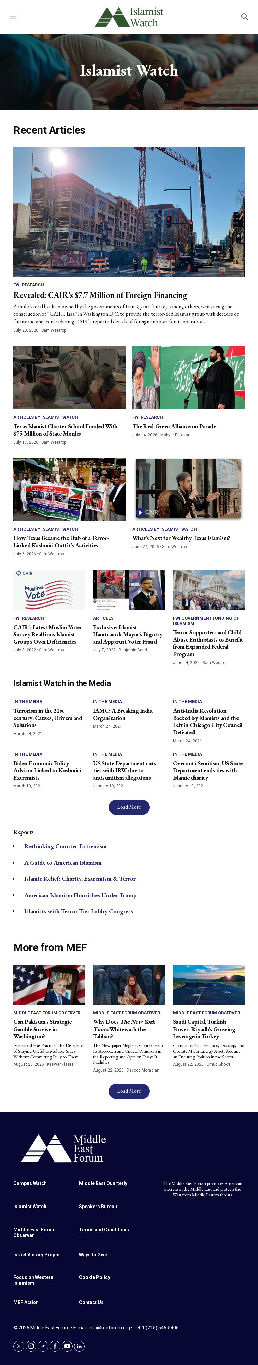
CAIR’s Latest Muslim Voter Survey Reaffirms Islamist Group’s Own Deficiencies (47, 634)
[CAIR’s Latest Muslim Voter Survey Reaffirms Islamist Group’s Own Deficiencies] (49, 590)
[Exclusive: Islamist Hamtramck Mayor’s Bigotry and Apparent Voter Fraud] (129, 590)
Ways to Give (93, 1254)
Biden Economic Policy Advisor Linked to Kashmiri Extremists (47, 770)
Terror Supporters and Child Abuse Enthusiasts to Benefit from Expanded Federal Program (208, 643)
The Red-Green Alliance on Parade (174, 426)
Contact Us (91, 1302)
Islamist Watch (29, 1206)
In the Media (27, 701)
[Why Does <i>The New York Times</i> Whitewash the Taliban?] (129, 985)
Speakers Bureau (98, 1206)
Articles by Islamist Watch (45, 417)
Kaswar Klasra (60, 1064)
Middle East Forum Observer (46, 1012)
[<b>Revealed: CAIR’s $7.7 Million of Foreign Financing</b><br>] (129, 212)
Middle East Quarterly (103, 1183)
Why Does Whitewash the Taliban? (124, 1029)
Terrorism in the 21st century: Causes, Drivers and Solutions (47, 718)
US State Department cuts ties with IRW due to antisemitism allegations (124, 770)
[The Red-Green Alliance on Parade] (188, 377)
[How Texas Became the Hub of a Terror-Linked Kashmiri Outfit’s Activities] (69, 489)
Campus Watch (30, 1183)
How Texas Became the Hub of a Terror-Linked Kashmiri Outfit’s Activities (61, 541)
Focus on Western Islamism (33, 1280)
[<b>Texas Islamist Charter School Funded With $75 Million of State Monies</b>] (69, 377)
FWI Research (28, 284)
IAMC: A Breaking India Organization (122, 714)
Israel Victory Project (37, 1254)
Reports (23, 832)
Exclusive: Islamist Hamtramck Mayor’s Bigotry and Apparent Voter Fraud (127, 634)
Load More (129, 806)
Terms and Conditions (104, 1229)
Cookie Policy (94, 1277)
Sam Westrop (53, 330)
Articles (103, 618)
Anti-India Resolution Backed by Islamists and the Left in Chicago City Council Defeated (208, 721)
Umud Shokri (218, 1064)
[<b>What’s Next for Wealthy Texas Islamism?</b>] (188, 489)
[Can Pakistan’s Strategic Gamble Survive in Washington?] (49, 985)
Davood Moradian (143, 1070)
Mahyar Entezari (175, 435)
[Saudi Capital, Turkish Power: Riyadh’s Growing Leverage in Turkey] (209, 985)
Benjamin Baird (133, 650)
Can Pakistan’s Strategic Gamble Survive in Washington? (42, 1029)
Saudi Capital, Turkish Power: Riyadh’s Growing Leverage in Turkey (204, 1029)
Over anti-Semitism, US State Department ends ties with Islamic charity (208, 770)
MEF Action (26, 1302)
